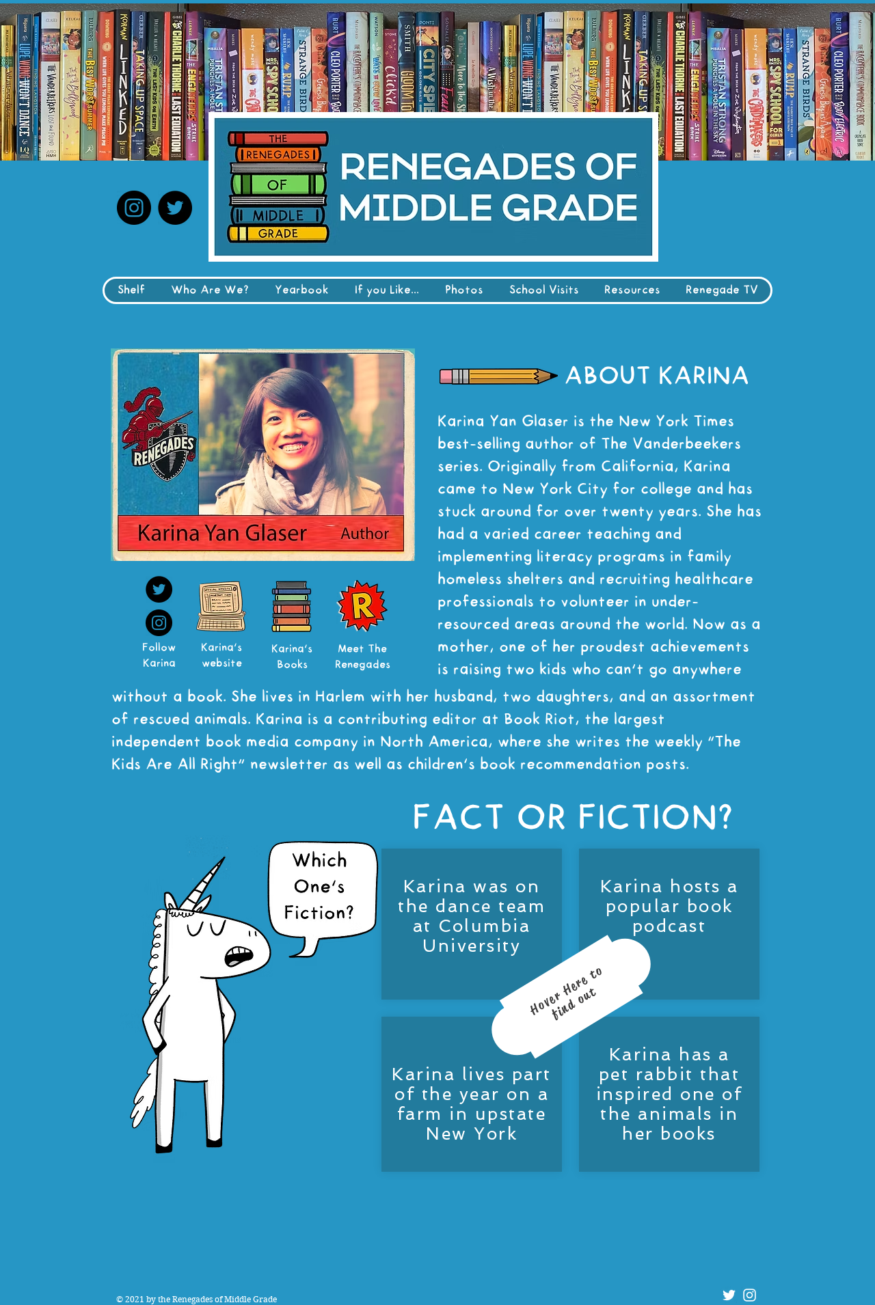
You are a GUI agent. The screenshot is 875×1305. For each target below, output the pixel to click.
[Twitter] (175, 208)
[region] (572, 1008)
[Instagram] (134, 208)
